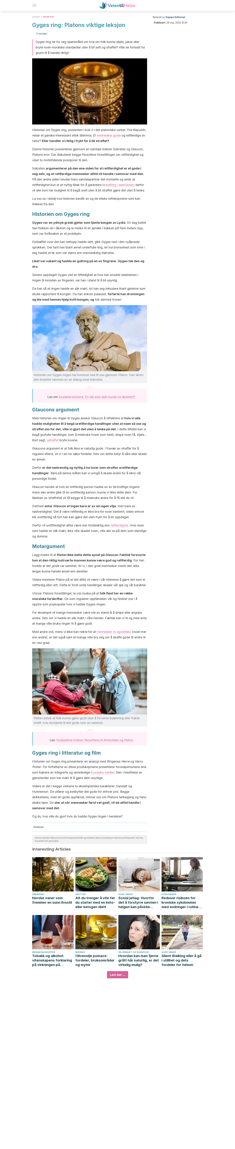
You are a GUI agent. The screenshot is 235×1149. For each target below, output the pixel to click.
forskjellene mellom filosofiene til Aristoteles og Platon (94, 740)
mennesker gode (109, 135)
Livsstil (36, 16)
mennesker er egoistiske (114, 632)
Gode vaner (125, 894)
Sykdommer (169, 894)
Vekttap (80, 894)
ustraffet (53, 440)
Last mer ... (117, 974)
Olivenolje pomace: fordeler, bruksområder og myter (95, 960)
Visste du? (48, 16)
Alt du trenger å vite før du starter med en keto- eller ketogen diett (95, 902)
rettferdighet (119, 525)
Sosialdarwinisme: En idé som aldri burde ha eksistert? (97, 397)
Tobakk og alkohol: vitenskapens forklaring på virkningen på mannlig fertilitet (52, 960)
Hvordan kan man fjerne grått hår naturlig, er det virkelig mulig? (138, 960)
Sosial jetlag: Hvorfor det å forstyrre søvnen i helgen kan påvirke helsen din (138, 902)
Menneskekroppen (43, 952)
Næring (80, 952)
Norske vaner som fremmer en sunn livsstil (52, 900)
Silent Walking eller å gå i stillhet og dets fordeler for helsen (181, 960)
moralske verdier (102, 772)
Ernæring (38, 894)
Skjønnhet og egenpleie (133, 952)
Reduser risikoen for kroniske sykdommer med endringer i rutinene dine (182, 902)
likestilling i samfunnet (117, 185)
